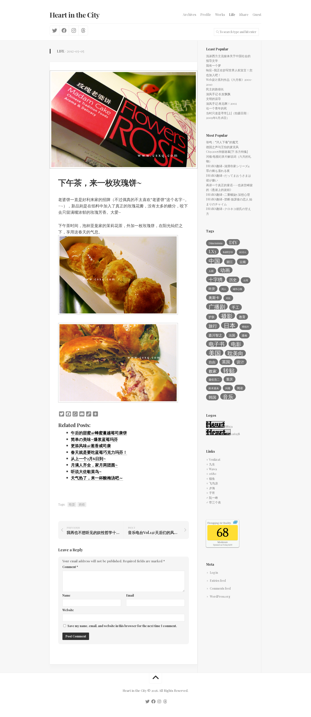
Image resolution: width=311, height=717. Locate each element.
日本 (229, 325)
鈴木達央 (214, 388)
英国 (226, 361)
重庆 (229, 379)
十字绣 (216, 279)
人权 (211, 271)
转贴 (229, 370)
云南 (242, 262)
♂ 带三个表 (213, 502)
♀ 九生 (210, 464)
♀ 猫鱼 (210, 479)
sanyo (228, 251)
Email (130, 595)
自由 (212, 362)
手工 (235, 307)
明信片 (245, 326)
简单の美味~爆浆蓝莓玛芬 (94, 439)
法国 (232, 335)
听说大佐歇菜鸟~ (86, 471)
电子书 (216, 344)
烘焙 (82, 504)
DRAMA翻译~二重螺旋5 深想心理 (228, 195)
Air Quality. (219, 522)
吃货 (72, 504)
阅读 (240, 388)
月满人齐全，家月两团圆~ (94, 464)
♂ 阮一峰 (212, 498)
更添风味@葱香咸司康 (91, 445)
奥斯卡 (214, 297)
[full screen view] (235, 523)
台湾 (245, 280)
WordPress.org (220, 596)
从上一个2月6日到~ (88, 458)
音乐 (228, 396)
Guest (257, 14)
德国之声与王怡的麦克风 (222, 147)
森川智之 (215, 335)
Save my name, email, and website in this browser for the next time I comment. (122, 626)
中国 (214, 261)
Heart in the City (75, 14)
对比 (228, 298)
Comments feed (220, 588)
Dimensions (216, 243)
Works (220, 14)
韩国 (212, 397)
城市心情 (237, 289)
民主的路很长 (215, 89)
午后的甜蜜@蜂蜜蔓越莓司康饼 (99, 432)
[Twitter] (54, 30)
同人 (224, 289)
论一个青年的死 (216, 108)
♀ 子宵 (210, 493)
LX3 (212, 251)
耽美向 (235, 353)
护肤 (212, 317)
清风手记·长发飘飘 (218, 94)
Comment (70, 567)
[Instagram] (73, 30)
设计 (240, 361)
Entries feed (218, 581)
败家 (213, 371)
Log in (214, 573)
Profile (205, 14)
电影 (236, 344)
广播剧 (217, 306)
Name (66, 595)
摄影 (227, 316)
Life (232, 14)
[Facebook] (64, 30)
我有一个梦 (213, 65)
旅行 (213, 326)
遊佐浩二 (214, 379)
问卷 (227, 388)
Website (68, 610)
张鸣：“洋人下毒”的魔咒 (222, 142)
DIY (233, 242)
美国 (215, 353)
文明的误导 (213, 99)
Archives (189, 14)
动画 (225, 270)
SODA (242, 252)
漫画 (244, 335)
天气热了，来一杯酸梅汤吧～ (97, 477)
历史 (233, 279)
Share (243, 14)
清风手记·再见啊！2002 (221, 104)
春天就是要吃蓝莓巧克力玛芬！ (99, 452)
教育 (242, 317)
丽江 (230, 262)
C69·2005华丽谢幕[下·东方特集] (227, 152)
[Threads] (83, 30)
